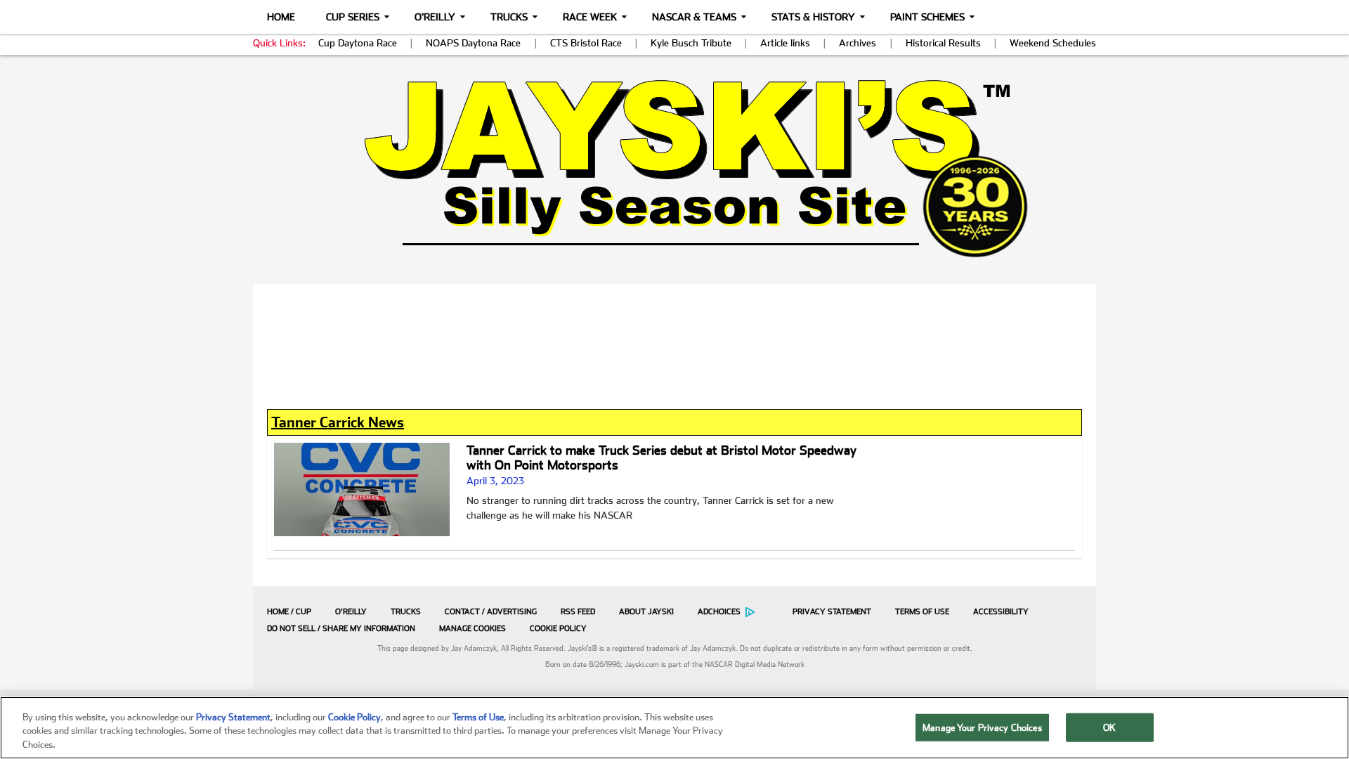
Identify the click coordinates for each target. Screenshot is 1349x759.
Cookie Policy (558, 628)
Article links (785, 42)
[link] (674, 168)
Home (281, 16)
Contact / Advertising (491, 611)
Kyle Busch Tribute (691, 42)
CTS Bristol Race (586, 42)
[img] (674, 168)
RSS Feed (578, 611)
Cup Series (352, 16)
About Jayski (646, 611)
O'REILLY (351, 611)
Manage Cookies (472, 628)
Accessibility (1001, 611)
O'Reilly (435, 16)
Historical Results (943, 42)
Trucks (509, 16)
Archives (857, 42)
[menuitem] (285, 611)
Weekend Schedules (1053, 42)
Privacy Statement (832, 611)
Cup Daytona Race (357, 42)
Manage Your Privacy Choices (982, 727)
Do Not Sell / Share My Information (341, 628)
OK (1109, 727)
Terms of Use (922, 611)
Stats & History (813, 16)
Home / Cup (289, 611)
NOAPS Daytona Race (473, 42)
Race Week (590, 16)
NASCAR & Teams (694, 16)
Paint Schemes (927, 16)
